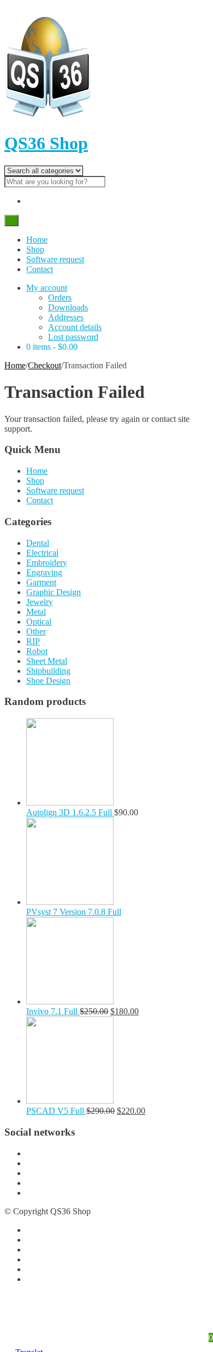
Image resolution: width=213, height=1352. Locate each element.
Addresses (66, 317)
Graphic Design (53, 592)
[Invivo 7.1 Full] (70, 1001)
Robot (37, 651)
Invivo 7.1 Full (53, 1011)
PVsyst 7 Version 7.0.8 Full (73, 911)
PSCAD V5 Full (56, 1110)
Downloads (68, 307)
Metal (36, 611)
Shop (35, 249)
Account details (75, 327)
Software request (55, 259)
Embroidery (46, 562)
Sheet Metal (46, 661)
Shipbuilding (48, 670)
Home (37, 239)
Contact (39, 269)
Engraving (44, 572)
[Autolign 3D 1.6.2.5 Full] (70, 802)
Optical (38, 621)
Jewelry (39, 602)
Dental (37, 543)
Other (36, 631)
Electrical (42, 552)
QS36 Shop (46, 143)
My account (46, 287)
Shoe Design (48, 680)
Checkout (44, 365)
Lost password (73, 337)
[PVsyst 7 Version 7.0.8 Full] (70, 902)
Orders (60, 297)
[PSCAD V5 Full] (70, 1101)
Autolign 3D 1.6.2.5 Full (70, 812)
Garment (41, 582)
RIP (33, 641)
